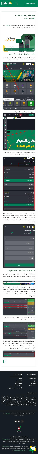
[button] (17, 3)
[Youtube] (15, 421)
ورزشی (26, 18)
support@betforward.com (20, 451)
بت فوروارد (8, 25)
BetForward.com (6, 439)
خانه (31, 18)
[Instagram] (19, 421)
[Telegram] (22, 421)
